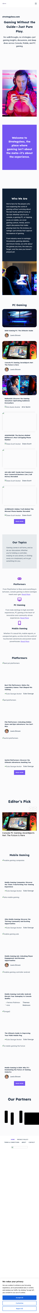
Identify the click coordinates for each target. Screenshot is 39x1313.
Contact (32, 1142)
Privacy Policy (22, 1139)
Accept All (19, 1298)
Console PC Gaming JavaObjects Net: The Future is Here (18, 834)
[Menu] (36, 3)
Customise (19, 1303)
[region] (19, 1295)
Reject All (19, 1309)
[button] (35, 808)
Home (13, 1139)
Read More (26, 594)
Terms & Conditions (11, 1142)
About (24, 1142)
